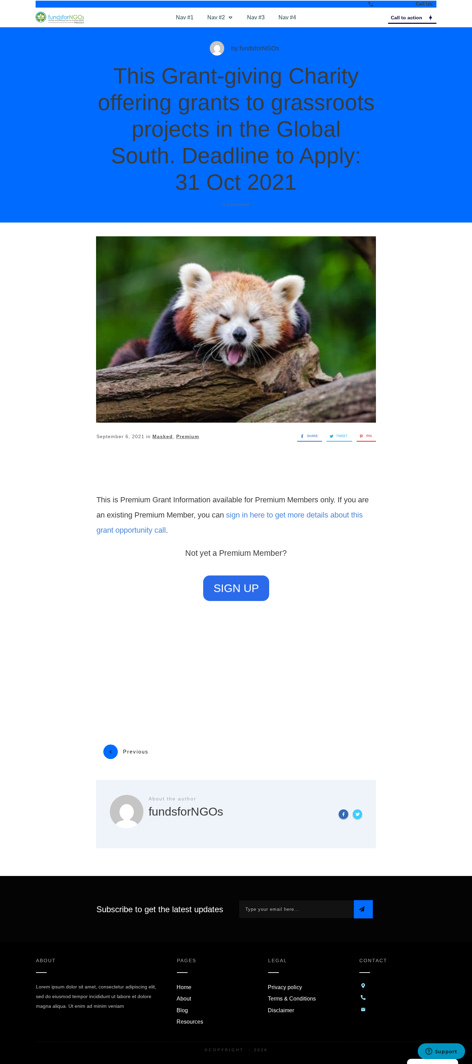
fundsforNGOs (259, 48)
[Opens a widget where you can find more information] (441, 1052)
